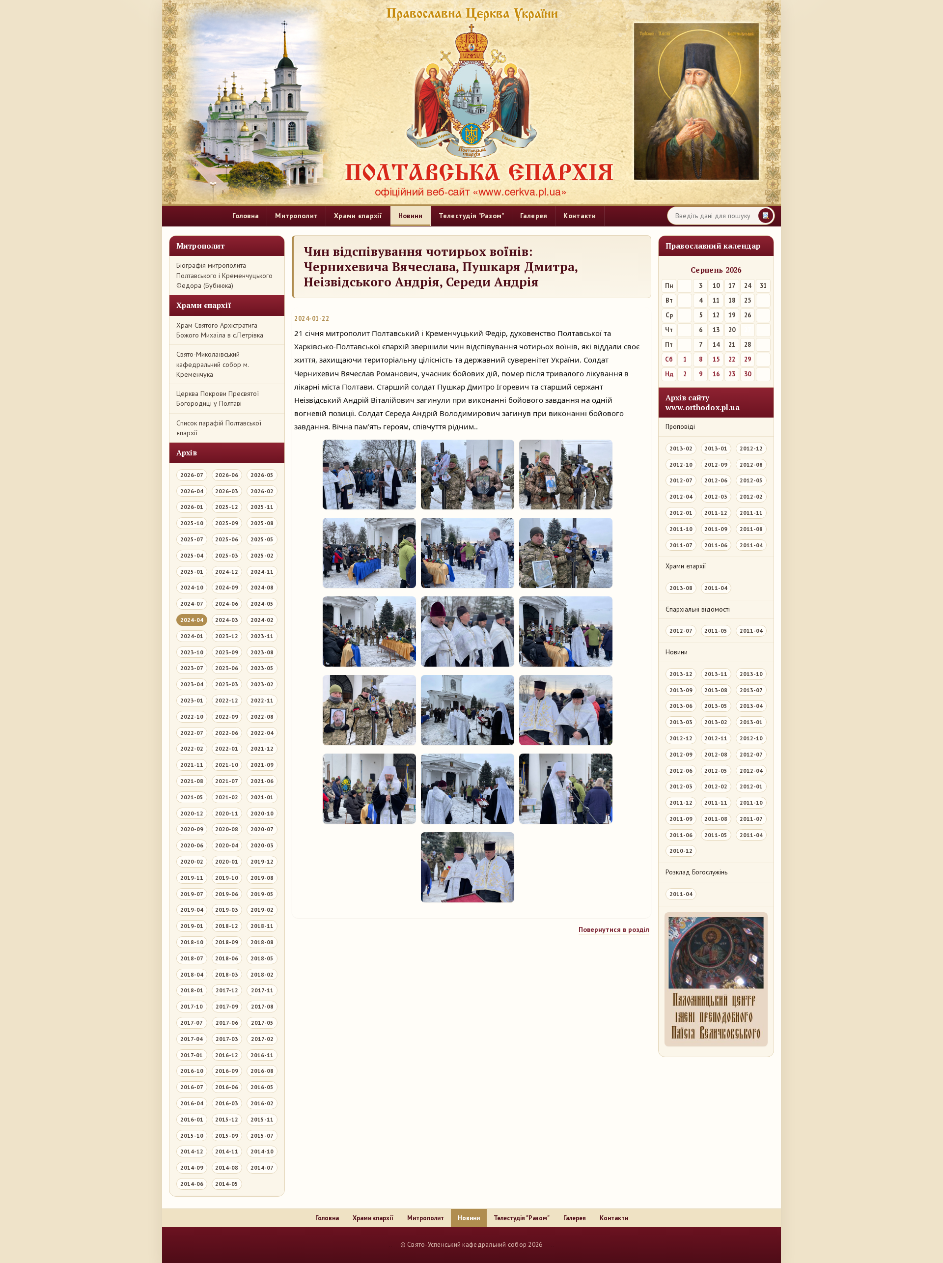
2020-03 (262, 845)
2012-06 (715, 480)
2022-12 (226, 700)
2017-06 (227, 1022)
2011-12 (715, 512)
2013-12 (681, 673)
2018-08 (262, 942)
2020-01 (226, 861)
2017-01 (191, 1055)
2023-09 (226, 652)
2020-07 (262, 829)
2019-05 (262, 894)
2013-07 (751, 690)
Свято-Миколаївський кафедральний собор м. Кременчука (212, 364)
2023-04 (191, 684)
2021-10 (226, 764)
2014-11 (226, 1151)
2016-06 (226, 1087)
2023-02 (262, 684)
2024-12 (226, 571)
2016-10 (191, 1070)
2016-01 (191, 1119)
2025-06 (226, 539)
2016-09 (226, 1070)
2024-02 (262, 619)
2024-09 (226, 587)
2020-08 (226, 829)
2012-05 (751, 480)
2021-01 (262, 797)
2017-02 (262, 1038)
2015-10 (191, 1135)
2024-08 (262, 587)
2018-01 (191, 990)
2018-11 (262, 925)
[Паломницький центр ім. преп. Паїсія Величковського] (716, 981)
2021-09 (262, 764)
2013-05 (715, 705)
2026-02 (262, 491)
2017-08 (262, 1006)
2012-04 (681, 496)
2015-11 (262, 1119)
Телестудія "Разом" (471, 216)
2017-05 (262, 1022)
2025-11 (262, 506)
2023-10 (191, 652)
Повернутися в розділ (614, 929)
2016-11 (262, 1055)
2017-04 (191, 1038)
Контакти (579, 216)
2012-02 (751, 496)
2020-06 (191, 845)
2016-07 (191, 1087)
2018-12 (226, 925)
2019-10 (226, 877)
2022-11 (262, 700)
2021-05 (191, 797)
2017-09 (227, 1006)
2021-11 (191, 764)
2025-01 (191, 571)
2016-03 (226, 1103)
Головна (245, 216)
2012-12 (751, 448)
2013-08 (681, 587)
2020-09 (191, 829)
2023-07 (191, 668)
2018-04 (191, 974)
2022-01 (226, 748)
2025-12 (226, 506)
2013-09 (681, 690)
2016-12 (226, 1055)
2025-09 (226, 523)
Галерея (533, 216)
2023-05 (262, 668)
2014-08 (226, 1167)
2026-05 (262, 474)
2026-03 (226, 491)
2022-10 (191, 716)
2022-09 (226, 716)
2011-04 (751, 545)
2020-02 (191, 861)
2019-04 (191, 909)
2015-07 (262, 1135)
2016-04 (191, 1103)
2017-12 (227, 990)
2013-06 (681, 705)
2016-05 (262, 1087)
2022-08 (262, 716)
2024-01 (191, 636)
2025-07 (191, 539)
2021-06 (262, 781)
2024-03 (226, 619)
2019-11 (191, 877)
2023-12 (226, 636)
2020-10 (262, 813)
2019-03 (226, 909)
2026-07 (191, 474)
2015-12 (226, 1119)
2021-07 (226, 781)
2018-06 (226, 958)
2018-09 (226, 942)
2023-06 (226, 668)
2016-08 (262, 1070)
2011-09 (715, 529)
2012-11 (715, 738)
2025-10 (191, 523)
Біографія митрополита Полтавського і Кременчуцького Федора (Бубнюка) (224, 275)
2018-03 (226, 974)
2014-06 (191, 1183)
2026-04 (191, 491)
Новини (410, 216)
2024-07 (191, 603)
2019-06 (226, 894)
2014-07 (262, 1167)
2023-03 (226, 684)
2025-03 (226, 555)
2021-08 (191, 781)
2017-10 (191, 1006)
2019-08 (262, 877)
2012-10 (681, 464)
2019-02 (262, 909)
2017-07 (191, 1022)
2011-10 (681, 529)
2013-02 (681, 448)
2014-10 (262, 1151)
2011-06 (715, 545)
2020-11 (226, 813)
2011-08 (751, 529)
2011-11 (751, 512)
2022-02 (191, 748)
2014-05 (226, 1183)
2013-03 (681, 722)
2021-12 (262, 748)
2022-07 (191, 732)
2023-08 (262, 652)
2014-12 (191, 1151)
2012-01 (681, 512)
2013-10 (751, 673)
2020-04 (226, 845)
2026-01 (191, 506)
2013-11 (715, 673)
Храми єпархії (358, 216)
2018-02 (262, 974)
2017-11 (262, 990)
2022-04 (262, 732)
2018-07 (191, 958)
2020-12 (191, 813)
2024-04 (191, 619)
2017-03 (227, 1038)
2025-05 (262, 539)
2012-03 (715, 496)
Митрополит (296, 216)
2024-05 (262, 603)
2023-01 (191, 700)
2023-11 (262, 636)
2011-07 (681, 545)
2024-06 (226, 603)
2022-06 (226, 732)
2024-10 (191, 587)
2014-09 (191, 1167)
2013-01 (715, 448)
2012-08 (751, 464)
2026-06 (226, 474)
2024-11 (262, 571)
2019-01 (191, 925)
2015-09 (226, 1135)
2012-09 (715, 464)
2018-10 (191, 942)
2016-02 (262, 1103)
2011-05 (715, 630)
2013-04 (751, 705)
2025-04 (191, 555)
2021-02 (226, 797)
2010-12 (681, 850)
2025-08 (262, 523)
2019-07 (191, 894)
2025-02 (262, 555)
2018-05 (262, 958)
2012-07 (681, 480)
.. (390, 1244)
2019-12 (262, 861)
